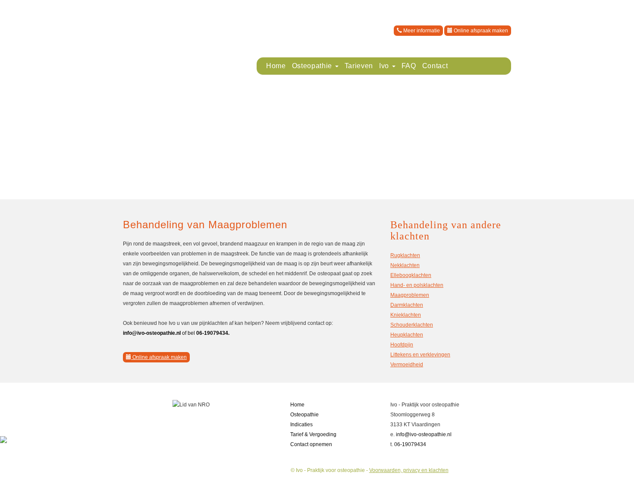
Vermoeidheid (406, 365)
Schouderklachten (411, 325)
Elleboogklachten (410, 275)
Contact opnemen (311, 444)
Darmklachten (406, 305)
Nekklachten (405, 265)
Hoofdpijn (401, 345)
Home (276, 65)
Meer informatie (421, 31)
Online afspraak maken (480, 31)
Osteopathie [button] (313, 65)
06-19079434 (410, 444)
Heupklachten (406, 335)
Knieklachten (405, 315)
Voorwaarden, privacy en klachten (409, 470)
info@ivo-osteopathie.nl (424, 434)
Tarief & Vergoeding (313, 434)
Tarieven (359, 65)
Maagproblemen (409, 295)
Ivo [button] (385, 65)
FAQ (409, 65)
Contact (435, 65)
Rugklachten (405, 255)
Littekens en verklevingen (420, 355)
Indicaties (301, 425)
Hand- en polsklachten (416, 285)
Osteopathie (304, 415)
